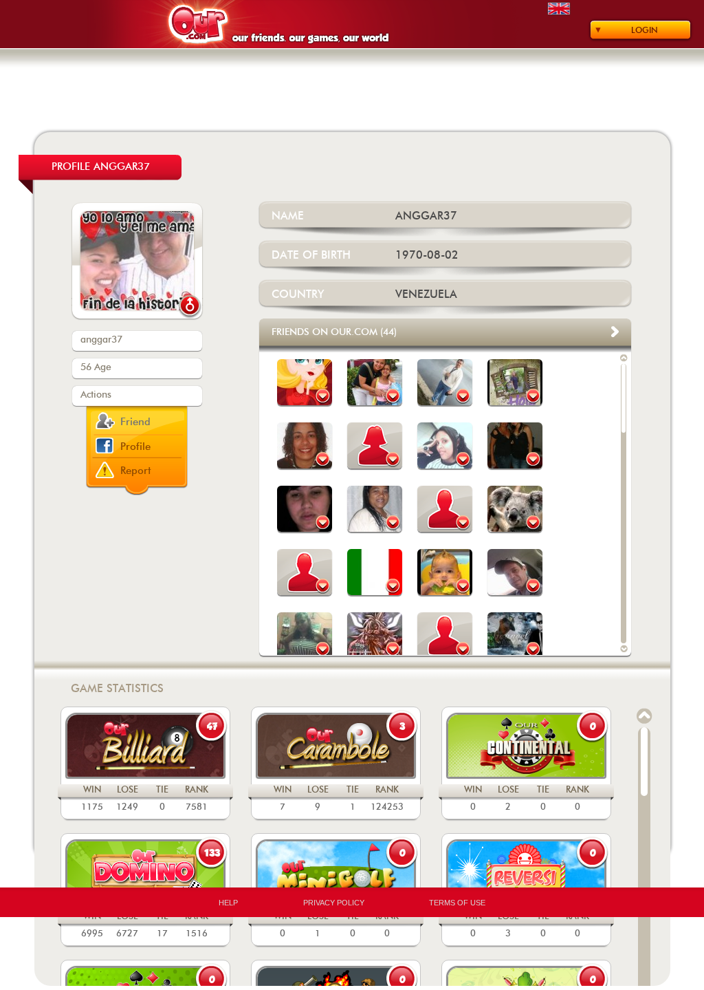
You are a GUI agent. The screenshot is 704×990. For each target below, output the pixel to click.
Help (228, 902)
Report (135, 471)
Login (644, 30)
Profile (135, 447)
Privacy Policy (333, 902)
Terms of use (457, 902)
